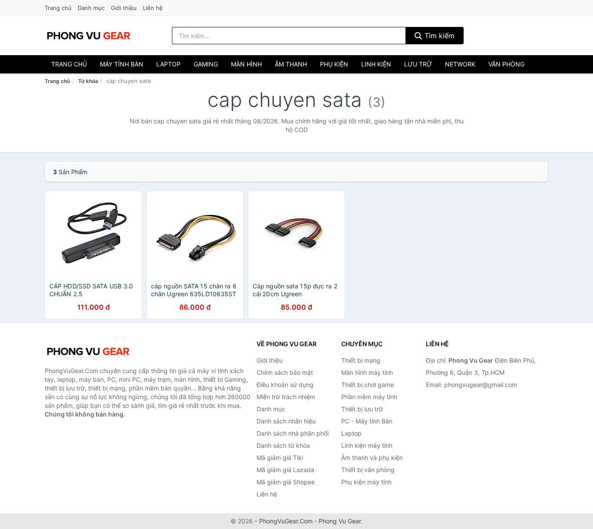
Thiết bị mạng (360, 360)
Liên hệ (153, 7)
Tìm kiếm (438, 35)
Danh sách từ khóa (283, 445)
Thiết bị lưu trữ (362, 409)
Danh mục (91, 7)
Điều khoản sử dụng (285, 384)
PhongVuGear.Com (286, 521)
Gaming (206, 64)
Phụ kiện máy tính (366, 482)
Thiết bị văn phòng (368, 469)
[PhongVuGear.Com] (88, 35)
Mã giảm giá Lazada (285, 469)
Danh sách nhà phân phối (293, 433)
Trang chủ (58, 7)
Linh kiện (376, 64)
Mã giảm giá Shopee (286, 482)
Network (460, 64)
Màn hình (246, 64)
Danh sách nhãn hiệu (286, 421)
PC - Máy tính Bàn (366, 421)
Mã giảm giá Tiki (280, 457)
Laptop (168, 64)
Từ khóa (88, 81)
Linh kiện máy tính (366, 445)
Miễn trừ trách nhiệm (286, 396)
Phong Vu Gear (340, 521)
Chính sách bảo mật (285, 372)
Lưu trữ (418, 64)
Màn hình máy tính (367, 372)
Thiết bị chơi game (367, 384)
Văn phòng (506, 64)
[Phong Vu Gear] (88, 351)
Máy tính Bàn (121, 64)
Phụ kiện (334, 64)
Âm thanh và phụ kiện (372, 457)
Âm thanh (291, 64)
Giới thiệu (124, 7)
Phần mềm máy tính (369, 396)
